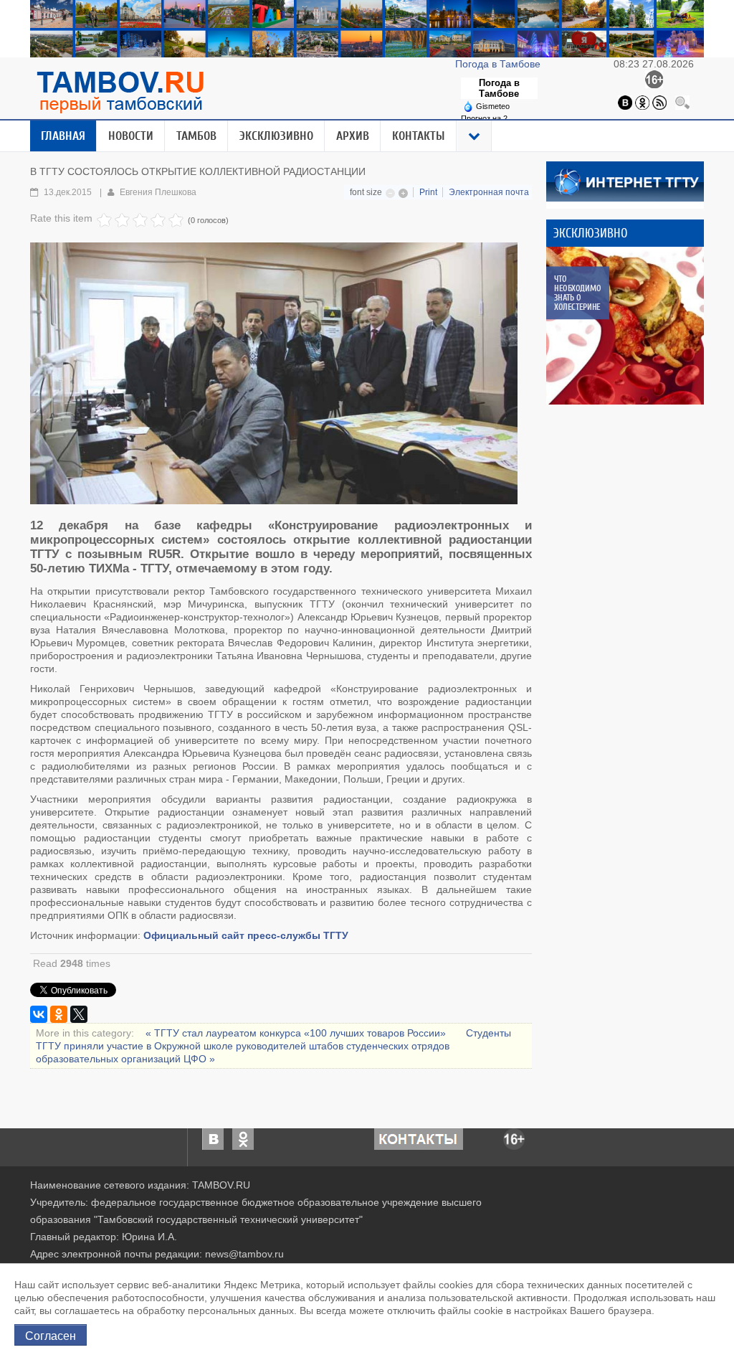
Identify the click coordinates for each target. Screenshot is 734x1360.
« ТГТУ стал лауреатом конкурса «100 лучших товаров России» (297, 1033)
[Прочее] (474, 136)
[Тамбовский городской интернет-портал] (119, 91)
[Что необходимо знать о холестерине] (625, 326)
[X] (78, 1014)
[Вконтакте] (625, 102)
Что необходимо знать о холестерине (577, 292)
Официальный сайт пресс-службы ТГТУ (245, 935)
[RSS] (659, 102)
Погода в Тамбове (499, 64)
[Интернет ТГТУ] (625, 180)
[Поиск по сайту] (682, 102)
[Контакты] (418, 1138)
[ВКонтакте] (38, 1014)
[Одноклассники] (642, 102)
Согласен (50, 1335)
